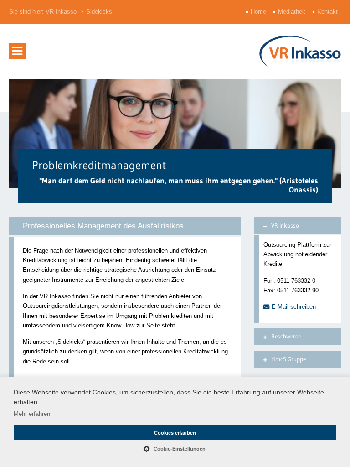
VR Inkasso (61, 12)
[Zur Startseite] (300, 51)
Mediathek (292, 12)
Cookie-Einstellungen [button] (180, 448)
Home (259, 12)
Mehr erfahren (32, 413)
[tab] (297, 225)
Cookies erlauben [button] (175, 433)
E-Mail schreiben (294, 306)
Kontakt (328, 12)
